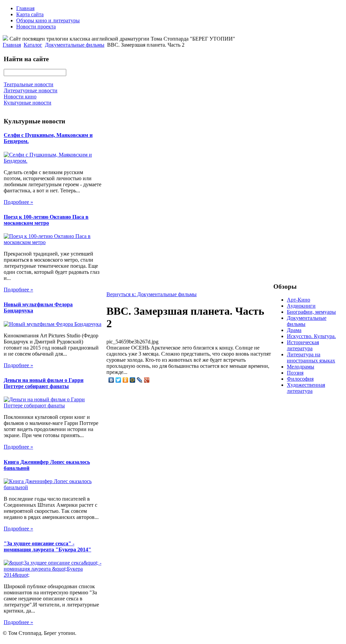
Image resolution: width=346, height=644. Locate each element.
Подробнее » (18, 202)
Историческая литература (303, 345)
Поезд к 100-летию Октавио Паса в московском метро (46, 220)
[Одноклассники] (125, 380)
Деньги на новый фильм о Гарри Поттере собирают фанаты (43, 383)
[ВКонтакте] (111, 380)
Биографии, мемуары (311, 312)
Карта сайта (30, 14)
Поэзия (295, 373)
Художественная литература (306, 388)
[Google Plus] (146, 380)
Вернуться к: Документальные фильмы (151, 294)
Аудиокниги (301, 306)
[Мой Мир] (132, 380)
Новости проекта (36, 26)
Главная (25, 8)
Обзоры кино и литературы (48, 20)
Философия (300, 379)
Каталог (33, 45)
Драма (294, 330)
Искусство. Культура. (311, 336)
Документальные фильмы (74, 45)
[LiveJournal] (139, 380)
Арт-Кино (298, 300)
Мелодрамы (300, 366)
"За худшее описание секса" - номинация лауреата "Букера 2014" (47, 546)
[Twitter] (118, 380)
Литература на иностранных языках (311, 357)
